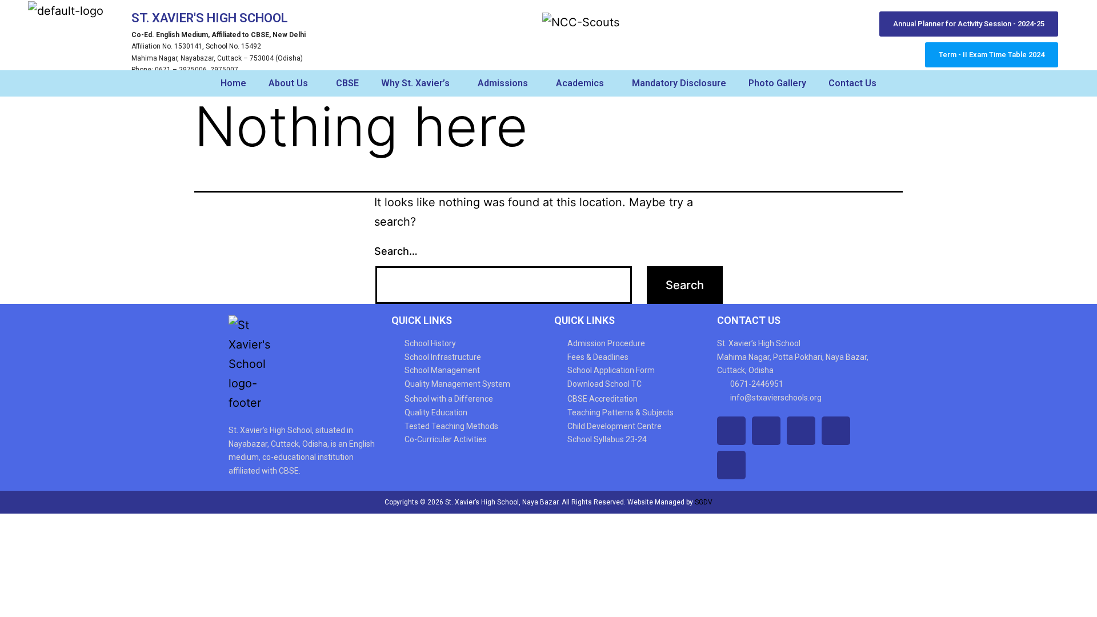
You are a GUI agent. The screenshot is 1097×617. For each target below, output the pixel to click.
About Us (288, 83)
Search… (396, 251)
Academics (580, 83)
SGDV (703, 502)
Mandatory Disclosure (679, 83)
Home (233, 83)
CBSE (347, 83)
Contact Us (852, 83)
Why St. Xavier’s (415, 83)
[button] (291, 83)
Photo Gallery (777, 83)
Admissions (503, 83)
